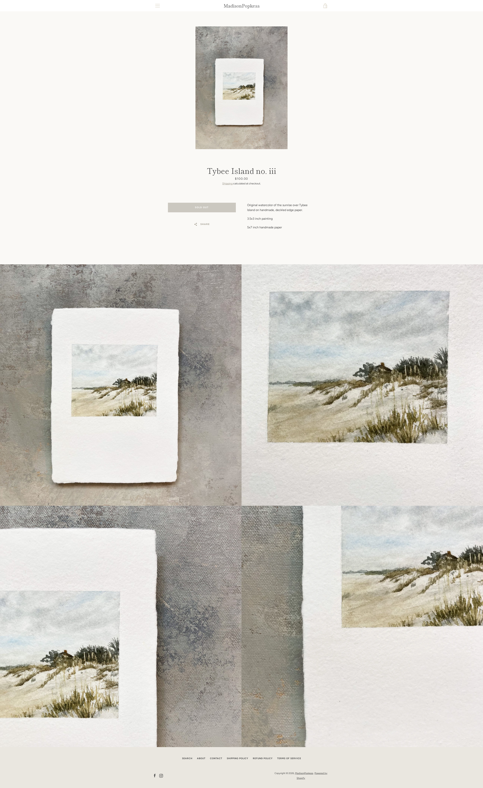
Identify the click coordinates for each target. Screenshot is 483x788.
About (201, 758)
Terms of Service (289, 758)
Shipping (227, 183)
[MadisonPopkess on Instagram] (161, 775)
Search (187, 758)
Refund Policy (263, 758)
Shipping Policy (237, 758)
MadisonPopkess (242, 5)
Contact (216, 758)
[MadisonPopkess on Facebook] (155, 775)
